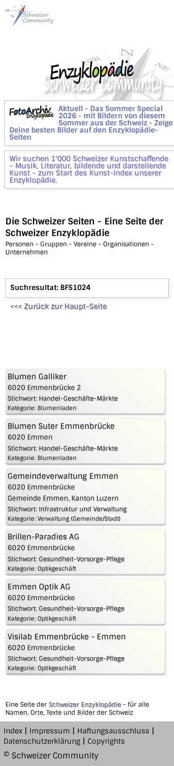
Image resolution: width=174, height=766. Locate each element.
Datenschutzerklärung (42, 741)
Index (13, 731)
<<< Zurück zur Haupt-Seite (58, 306)
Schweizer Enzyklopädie (85, 704)
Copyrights (106, 741)
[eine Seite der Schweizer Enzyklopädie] (29, 15)
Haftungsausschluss (113, 731)
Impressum (49, 731)
